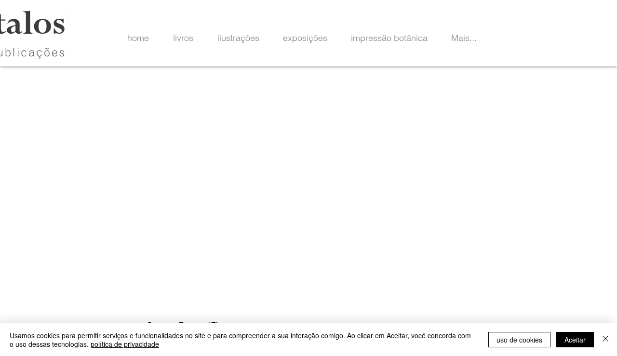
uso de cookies (519, 339)
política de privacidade (125, 344)
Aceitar (575, 339)
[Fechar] (605, 339)
